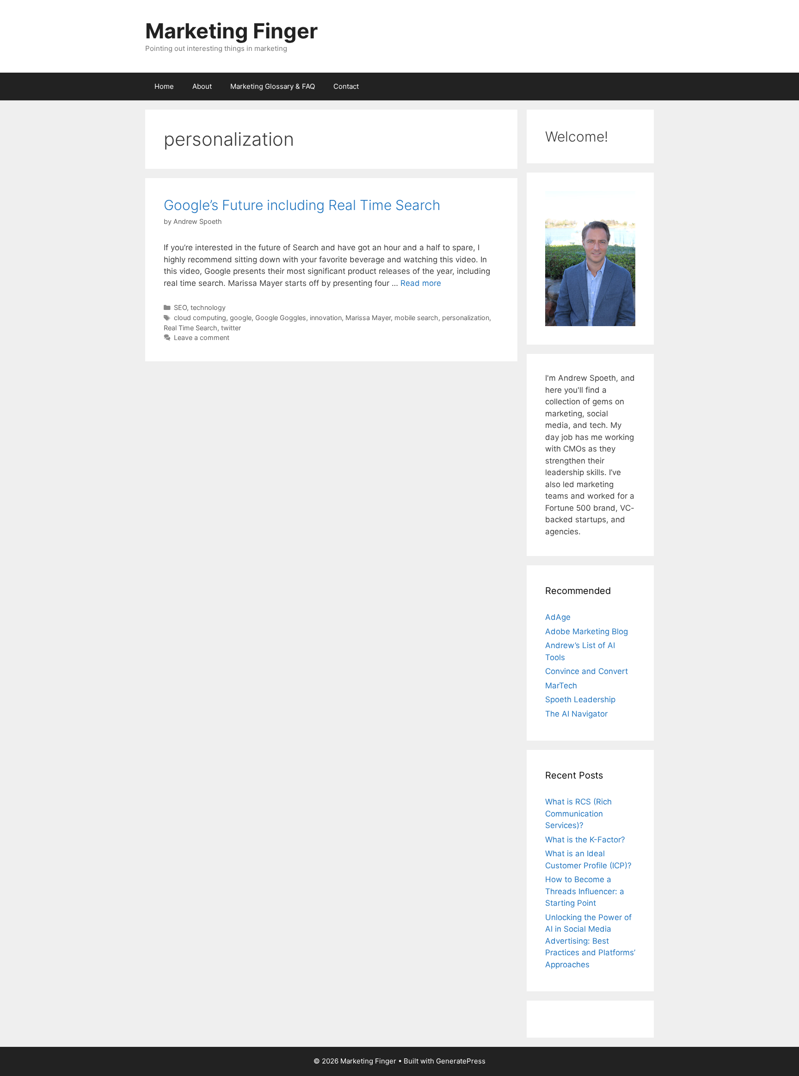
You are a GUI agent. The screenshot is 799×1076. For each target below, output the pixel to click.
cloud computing (200, 318)
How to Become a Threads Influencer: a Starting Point (584, 891)
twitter (231, 328)
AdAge (558, 617)
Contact (346, 86)
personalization (465, 318)
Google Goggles (280, 318)
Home (164, 86)
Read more (420, 283)
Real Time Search (190, 328)
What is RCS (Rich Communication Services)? (578, 813)
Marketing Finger (231, 30)
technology (208, 307)
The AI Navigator (576, 713)
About (202, 86)
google (241, 318)
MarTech (561, 685)
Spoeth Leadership (580, 699)
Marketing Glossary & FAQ (272, 86)
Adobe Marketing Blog (586, 631)
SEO (180, 307)
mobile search (416, 318)
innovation (326, 318)
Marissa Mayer (368, 318)
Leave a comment (201, 337)
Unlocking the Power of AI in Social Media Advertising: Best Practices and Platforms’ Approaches (590, 941)
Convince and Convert (586, 671)
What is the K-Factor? (585, 839)
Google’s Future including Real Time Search (302, 205)
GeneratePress (461, 1061)
